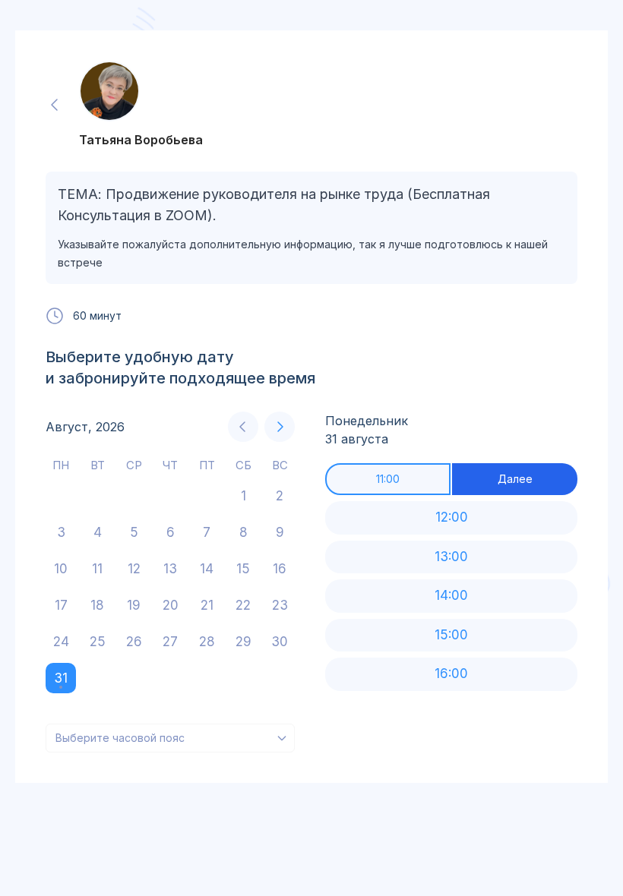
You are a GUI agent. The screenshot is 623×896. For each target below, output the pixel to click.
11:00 (388, 478)
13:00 (451, 556)
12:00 (451, 517)
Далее (515, 478)
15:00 (451, 634)
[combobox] (170, 738)
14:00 (451, 595)
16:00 (451, 673)
